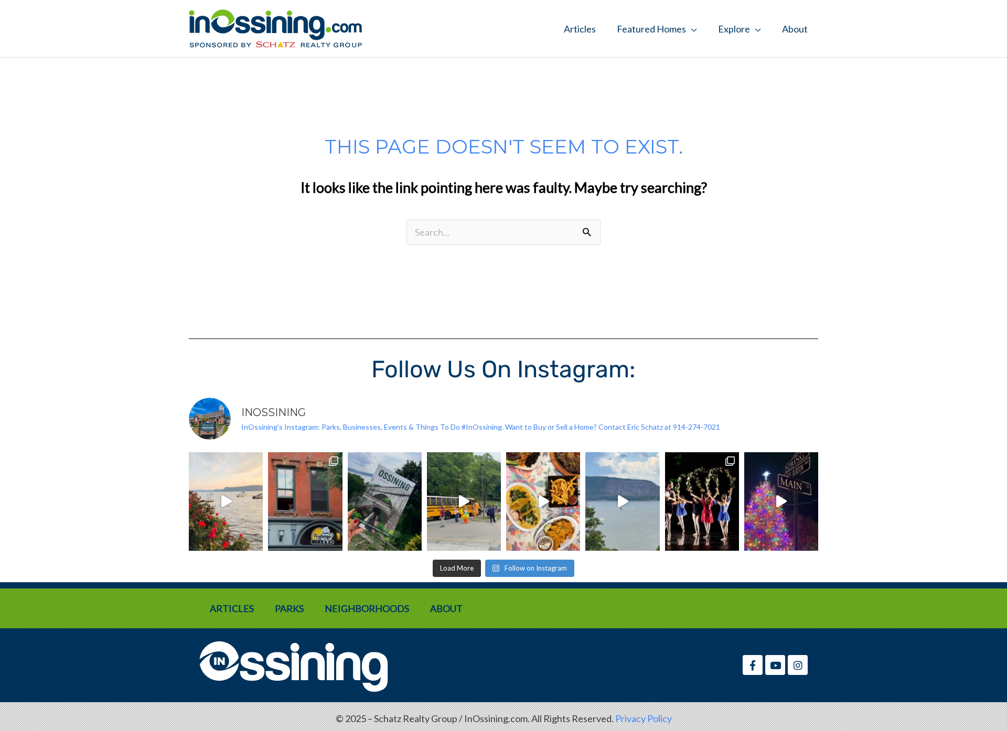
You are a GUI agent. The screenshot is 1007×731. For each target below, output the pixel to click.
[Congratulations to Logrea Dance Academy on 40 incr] (702, 501)
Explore (734, 29)
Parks (289, 608)
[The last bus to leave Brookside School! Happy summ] (464, 501)
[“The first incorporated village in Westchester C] (385, 501)
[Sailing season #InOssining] (622, 501)
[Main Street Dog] (305, 501)
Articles (580, 29)
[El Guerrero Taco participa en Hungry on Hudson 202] (543, 501)
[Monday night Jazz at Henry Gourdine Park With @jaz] (226, 501)
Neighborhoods (367, 608)
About (795, 29)
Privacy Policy (643, 718)
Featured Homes (651, 29)
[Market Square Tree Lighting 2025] (781, 501)
